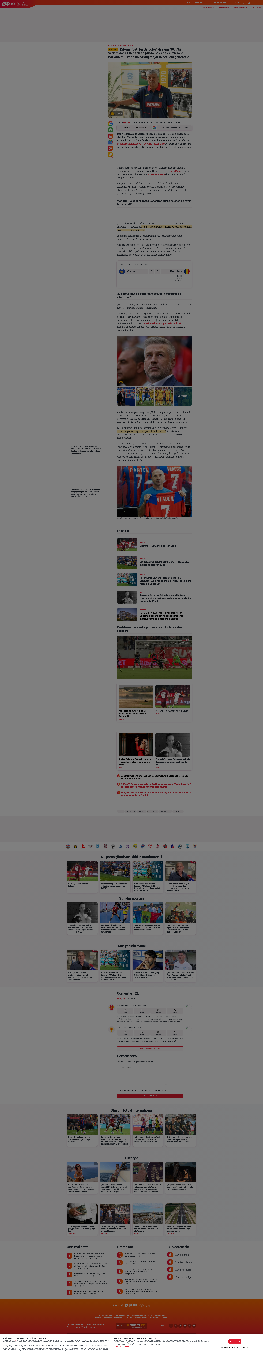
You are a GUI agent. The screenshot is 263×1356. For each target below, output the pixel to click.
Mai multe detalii (13, 1343)
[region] (131, 1345)
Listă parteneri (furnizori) (121, 1346)
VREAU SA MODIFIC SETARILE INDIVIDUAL (235, 1347)
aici (84, 1348)
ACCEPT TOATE (235, 1341)
